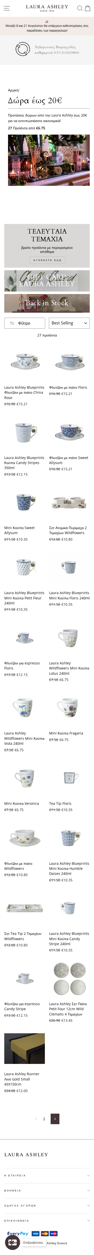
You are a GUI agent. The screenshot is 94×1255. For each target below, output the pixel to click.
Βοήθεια (12, 1190)
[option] (47, 26)
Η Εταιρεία (15, 1175)
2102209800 (70, 52)
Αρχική (13, 90)
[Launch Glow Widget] (12, 1242)
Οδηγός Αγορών (20, 1205)
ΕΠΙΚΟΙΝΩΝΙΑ (16, 1220)
